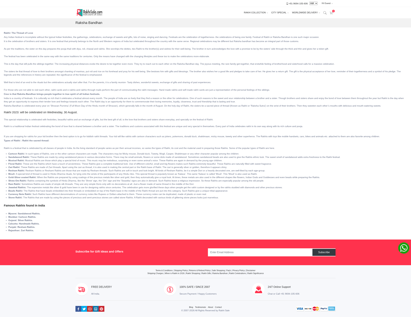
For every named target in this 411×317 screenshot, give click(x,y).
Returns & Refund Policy (199, 270)
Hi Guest (326, 3)
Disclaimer (250, 270)
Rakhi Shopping (193, 273)
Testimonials (200, 307)
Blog (191, 307)
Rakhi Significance (255, 273)
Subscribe (324, 252)
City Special (278, 12)
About (210, 307)
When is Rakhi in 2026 (174, 273)
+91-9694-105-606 (298, 3)
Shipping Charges (155, 273)
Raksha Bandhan (220, 273)
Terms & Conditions (164, 270)
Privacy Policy (238, 270)
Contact (218, 307)
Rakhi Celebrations (237, 273)
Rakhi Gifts (206, 273)
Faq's (228, 270)
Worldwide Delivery (305, 12)
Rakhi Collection (255, 12)
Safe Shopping (218, 270)
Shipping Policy (181, 270)
